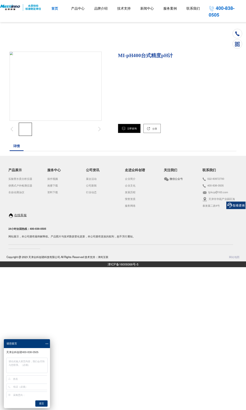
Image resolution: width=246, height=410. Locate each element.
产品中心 (78, 8)
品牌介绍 (101, 8)
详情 (16, 146)
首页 (54, 8)
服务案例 (170, 8)
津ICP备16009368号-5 (123, 264)
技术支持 (124, 8)
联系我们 (193, 8)
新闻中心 (147, 8)
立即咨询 (131, 128)
